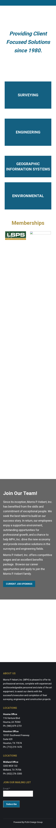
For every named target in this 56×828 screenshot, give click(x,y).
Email (6, 788)
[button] (2, 348)
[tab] (21, 468)
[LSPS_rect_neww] (15, 235)
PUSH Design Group (34, 822)
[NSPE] (40, 348)
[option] (15, 235)
